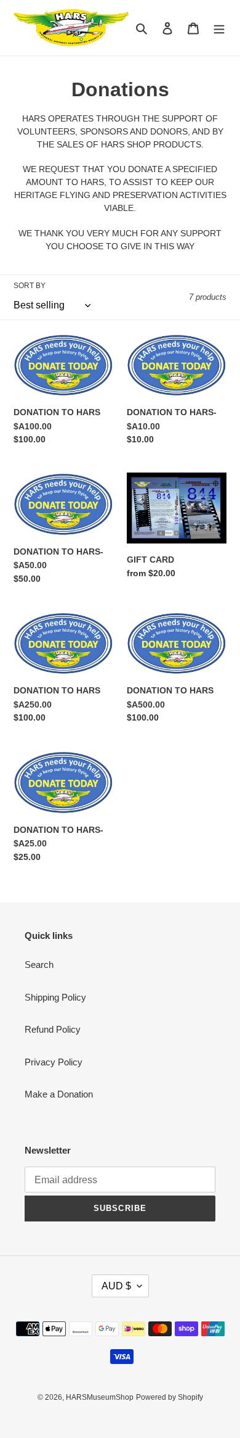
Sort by (30, 285)
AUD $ (116, 1286)
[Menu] (219, 28)
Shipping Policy (55, 997)
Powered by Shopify (169, 1397)
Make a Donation (59, 1094)
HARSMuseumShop (100, 1397)
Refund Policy (53, 1029)
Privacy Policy (53, 1062)
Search (39, 964)
